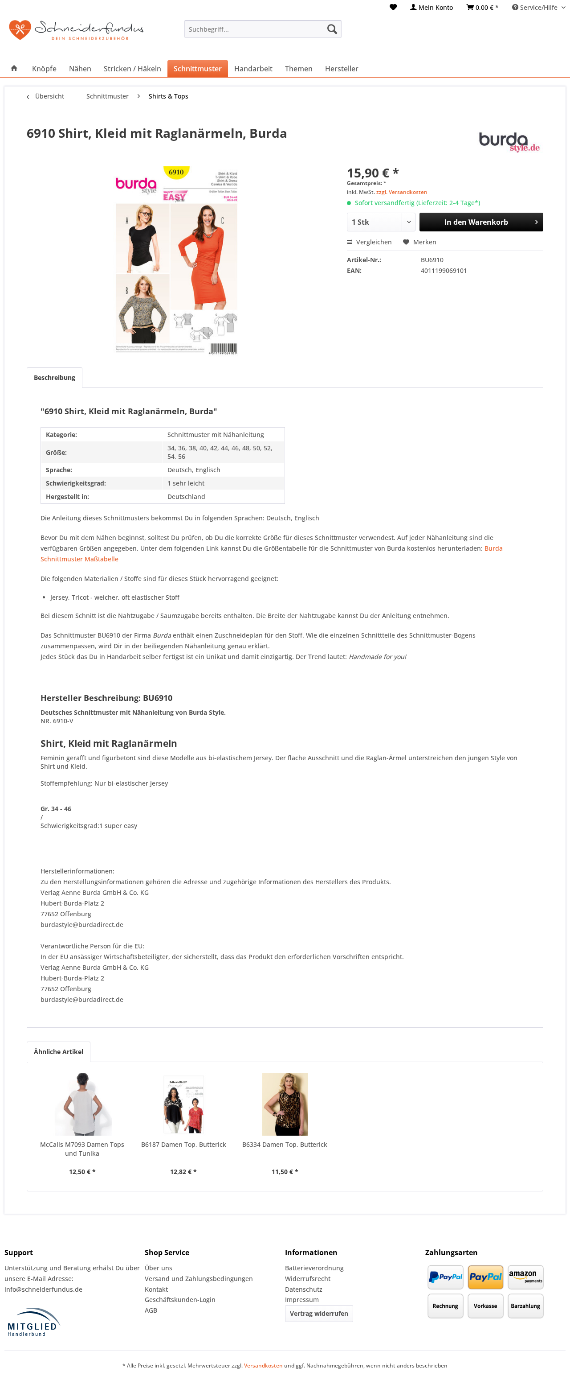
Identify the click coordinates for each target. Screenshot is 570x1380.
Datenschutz (303, 1289)
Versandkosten (263, 1365)
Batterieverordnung (314, 1268)
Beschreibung (54, 377)
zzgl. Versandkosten (402, 192)
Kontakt (156, 1289)
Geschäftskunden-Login (180, 1299)
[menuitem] (393, 7)
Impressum (302, 1299)
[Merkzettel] (393, 7)
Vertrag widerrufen (319, 1313)
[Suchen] (332, 29)
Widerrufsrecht (307, 1278)
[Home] (14, 68)
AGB (151, 1310)
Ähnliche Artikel (58, 1051)
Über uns (158, 1268)
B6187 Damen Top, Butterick (183, 1144)
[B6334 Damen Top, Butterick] (285, 1104)
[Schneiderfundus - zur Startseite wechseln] (76, 35)
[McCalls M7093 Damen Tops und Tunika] (82, 1104)
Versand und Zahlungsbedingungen (199, 1278)
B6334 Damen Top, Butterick (284, 1144)
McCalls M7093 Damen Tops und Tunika (82, 1149)
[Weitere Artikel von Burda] (509, 141)
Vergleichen (373, 242)
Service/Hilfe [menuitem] (538, 7)
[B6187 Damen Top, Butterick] (184, 1104)
